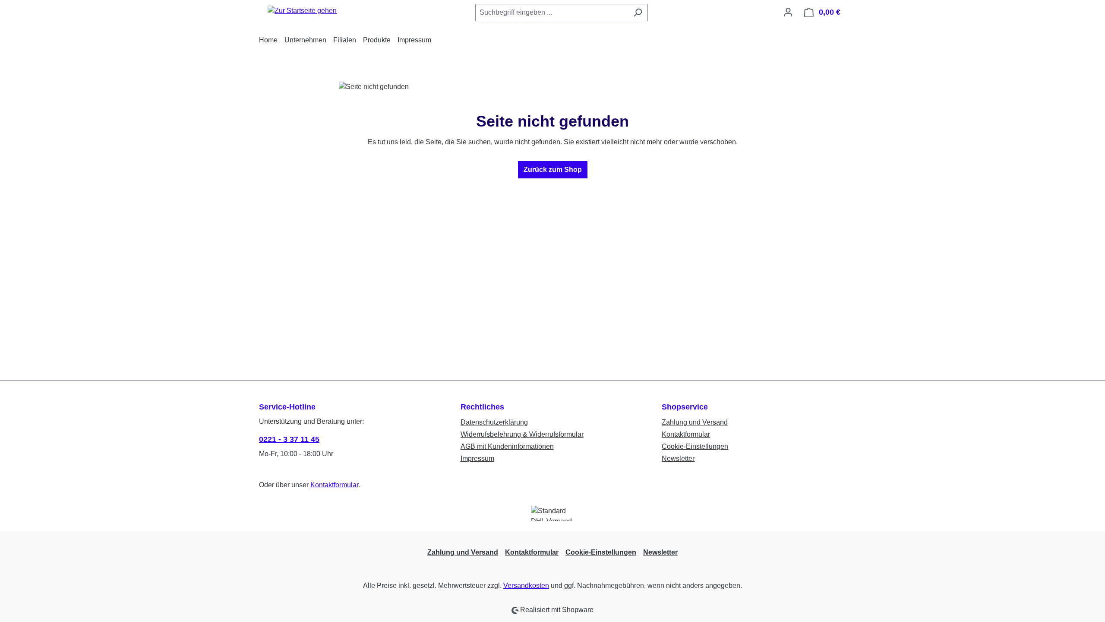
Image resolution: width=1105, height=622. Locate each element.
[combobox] (551, 12)
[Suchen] (638, 12)
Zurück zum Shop (553, 169)
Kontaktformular (334, 485)
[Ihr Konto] (788, 12)
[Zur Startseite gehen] (302, 10)
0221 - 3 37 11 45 (289, 439)
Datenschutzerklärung (494, 422)
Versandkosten (526, 585)
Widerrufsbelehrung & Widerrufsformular (522, 434)
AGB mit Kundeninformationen (507, 446)
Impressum (477, 458)
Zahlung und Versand (695, 422)
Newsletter (678, 458)
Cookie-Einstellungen (695, 446)
